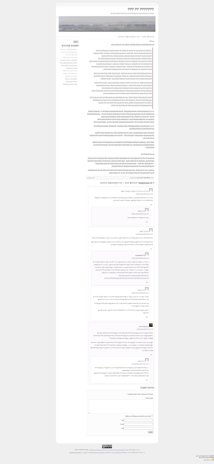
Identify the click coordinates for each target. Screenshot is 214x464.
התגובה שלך (149, 398)
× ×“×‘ (143, 211)
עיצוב (113, 452)
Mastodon (72, 452)
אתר (122, 428)
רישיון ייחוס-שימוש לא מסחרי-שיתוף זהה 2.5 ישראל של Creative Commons (109, 450)
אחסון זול (84, 452)
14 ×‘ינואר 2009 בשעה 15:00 (144, 194)
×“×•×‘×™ (146, 231)
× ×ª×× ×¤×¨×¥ (99, 25)
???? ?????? (133, 177)
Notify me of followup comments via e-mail (138, 416)
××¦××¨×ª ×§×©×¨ (140, 25)
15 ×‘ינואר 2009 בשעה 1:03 (145, 329)
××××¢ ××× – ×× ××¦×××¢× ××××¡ (136, 36)
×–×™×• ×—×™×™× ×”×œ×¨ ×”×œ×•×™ (136, 191)
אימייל (122, 424)
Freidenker (145, 326)
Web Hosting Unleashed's (98, 452)
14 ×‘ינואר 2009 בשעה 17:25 (144, 234)
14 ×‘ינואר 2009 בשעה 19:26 (140, 293)
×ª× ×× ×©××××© (68, 25)
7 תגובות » (90, 177)
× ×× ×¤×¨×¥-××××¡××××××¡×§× (119, 25)
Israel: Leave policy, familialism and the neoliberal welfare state (70, 81)
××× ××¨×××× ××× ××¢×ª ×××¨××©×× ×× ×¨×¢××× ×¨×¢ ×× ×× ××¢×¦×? (70, 73)
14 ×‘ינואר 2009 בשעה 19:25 (140, 214)
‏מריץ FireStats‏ (208, 460)
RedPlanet (118, 452)
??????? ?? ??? (141, 9)
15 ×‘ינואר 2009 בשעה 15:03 (140, 364)
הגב (151, 204)
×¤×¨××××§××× (84, 25)
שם (123, 420)
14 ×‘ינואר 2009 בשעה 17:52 (140, 258)
